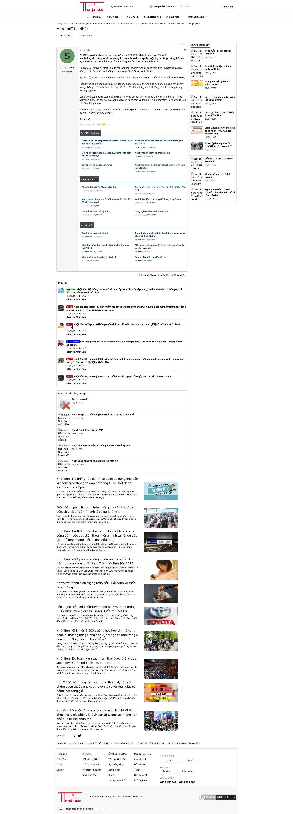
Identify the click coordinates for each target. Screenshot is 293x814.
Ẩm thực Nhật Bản (117, 753)
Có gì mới (174, 16)
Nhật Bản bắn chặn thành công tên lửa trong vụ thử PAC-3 (159, 142)
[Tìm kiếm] (216, 6)
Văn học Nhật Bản (117, 759)
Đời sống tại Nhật (91, 759)
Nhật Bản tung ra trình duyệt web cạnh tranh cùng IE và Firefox (160, 166)
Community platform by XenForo (116, 796)
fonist (87, 159)
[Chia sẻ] (178, 50)
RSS (60, 808)
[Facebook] (96, 808)
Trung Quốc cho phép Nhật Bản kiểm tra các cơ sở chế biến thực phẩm (107, 142)
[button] (121, 17)
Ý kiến (137, 769)
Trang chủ (95, 16)
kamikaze (88, 147)
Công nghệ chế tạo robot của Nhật (152, 211)
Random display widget (72, 393)
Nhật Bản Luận (196, 16)
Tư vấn (166, 771)
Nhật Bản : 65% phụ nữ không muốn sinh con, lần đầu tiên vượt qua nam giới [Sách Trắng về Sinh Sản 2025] (123, 325)
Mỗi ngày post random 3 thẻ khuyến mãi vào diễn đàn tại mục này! (106, 154)
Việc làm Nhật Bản (91, 769)
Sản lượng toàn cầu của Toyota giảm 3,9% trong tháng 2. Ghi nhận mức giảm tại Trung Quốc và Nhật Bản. (124, 343)
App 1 (170, 760)
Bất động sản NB (142, 753)
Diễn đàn (114, 16)
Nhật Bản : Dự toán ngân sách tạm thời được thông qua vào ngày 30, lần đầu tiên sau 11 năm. (120, 376)
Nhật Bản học (153, 16)
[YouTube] (109, 808)
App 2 (190, 760)
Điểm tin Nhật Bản (76, 299)
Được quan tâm (200, 44)
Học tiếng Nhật (116, 764)
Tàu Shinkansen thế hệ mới (95, 211)
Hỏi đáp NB (140, 764)
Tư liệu (59, 764)
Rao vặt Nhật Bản (117, 780)
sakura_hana (66, 35)
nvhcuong (142, 193)
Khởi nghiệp (140, 780)
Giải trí (111, 774)
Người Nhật (114, 769)
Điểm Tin (134, 16)
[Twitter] (103, 808)
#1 (184, 50)
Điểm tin (63, 283)
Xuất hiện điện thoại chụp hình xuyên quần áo (158, 199)
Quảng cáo (187, 771)
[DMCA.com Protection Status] (217, 797)
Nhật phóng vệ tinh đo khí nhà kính (152, 152)
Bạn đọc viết (140, 774)
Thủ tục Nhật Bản (91, 764)
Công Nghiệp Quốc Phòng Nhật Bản (99, 186)
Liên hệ (60, 769)
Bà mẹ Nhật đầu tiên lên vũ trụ (97, 164)
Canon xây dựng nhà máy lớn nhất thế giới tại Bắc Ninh (160, 188)
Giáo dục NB (140, 759)
